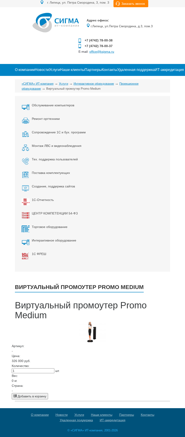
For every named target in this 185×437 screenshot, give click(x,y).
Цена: (16, 356)
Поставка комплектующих (51, 173)
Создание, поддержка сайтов (53, 186)
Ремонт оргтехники (46, 119)
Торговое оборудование (49, 227)
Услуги (54, 70)
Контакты (109, 70)
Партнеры (93, 70)
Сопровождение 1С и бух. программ (59, 132)
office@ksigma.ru (101, 51)
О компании (25, 70)
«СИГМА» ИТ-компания (37, 83)
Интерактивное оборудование (94, 83)
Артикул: (18, 346)
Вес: (15, 376)
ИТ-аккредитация (169, 70)
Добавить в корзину (31, 396)
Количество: (21, 366)
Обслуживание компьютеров (53, 105)
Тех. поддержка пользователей (55, 159)
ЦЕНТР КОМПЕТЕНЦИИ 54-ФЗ (55, 213)
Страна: (17, 385)
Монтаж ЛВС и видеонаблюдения (56, 146)
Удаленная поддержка (136, 70)
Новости (42, 70)
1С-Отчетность (43, 200)
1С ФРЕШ (39, 254)
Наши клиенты (72, 70)
